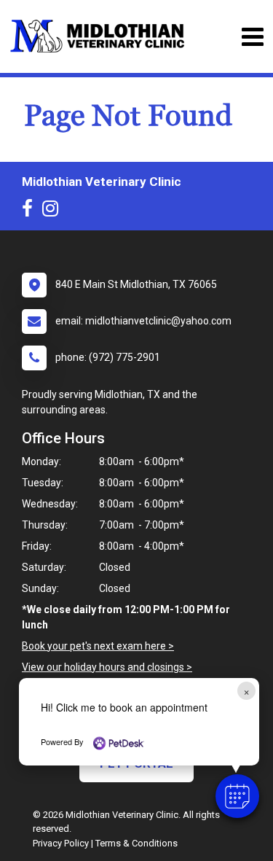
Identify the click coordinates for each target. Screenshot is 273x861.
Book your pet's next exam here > (98, 646)
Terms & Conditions (136, 843)
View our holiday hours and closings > (107, 667)
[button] (237, 796)
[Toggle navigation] (252, 37)
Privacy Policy (61, 843)
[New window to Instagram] (54, 211)
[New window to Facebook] (31, 211)
